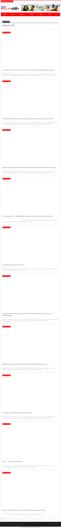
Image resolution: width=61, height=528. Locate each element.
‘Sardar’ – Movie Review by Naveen (12, 461)
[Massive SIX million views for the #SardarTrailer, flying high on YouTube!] (30, 490)
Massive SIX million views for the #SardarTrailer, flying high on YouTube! (23, 510)
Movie (22, 14)
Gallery (31, 14)
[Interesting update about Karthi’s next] (30, 245)
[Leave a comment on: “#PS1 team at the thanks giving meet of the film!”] (58, 415)
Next (11, 519)
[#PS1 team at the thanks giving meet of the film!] (30, 393)
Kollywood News (6, 32)
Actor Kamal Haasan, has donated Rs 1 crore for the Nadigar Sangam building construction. (28, 70)
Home (5, 14)
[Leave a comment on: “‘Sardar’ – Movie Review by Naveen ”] (58, 463)
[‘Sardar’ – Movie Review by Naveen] (30, 441)
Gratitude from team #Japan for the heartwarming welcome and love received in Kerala (27, 118)
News (41, 14)
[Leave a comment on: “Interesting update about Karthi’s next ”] (58, 267)
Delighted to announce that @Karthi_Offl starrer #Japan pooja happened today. (24, 364)
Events (12, 14)
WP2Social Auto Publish (25, 527)
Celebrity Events (6, 375)
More (50, 14)
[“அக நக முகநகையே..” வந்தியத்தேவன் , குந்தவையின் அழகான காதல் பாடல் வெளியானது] (30, 196)
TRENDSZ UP (54, 524)
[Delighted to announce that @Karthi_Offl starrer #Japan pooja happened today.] (30, 344)
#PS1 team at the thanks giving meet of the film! (17, 413)
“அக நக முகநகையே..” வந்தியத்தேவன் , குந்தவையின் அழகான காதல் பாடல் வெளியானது (27, 216)
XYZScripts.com (37, 527)
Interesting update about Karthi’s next (13, 265)
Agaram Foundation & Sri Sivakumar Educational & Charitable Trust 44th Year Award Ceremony (28, 167)
